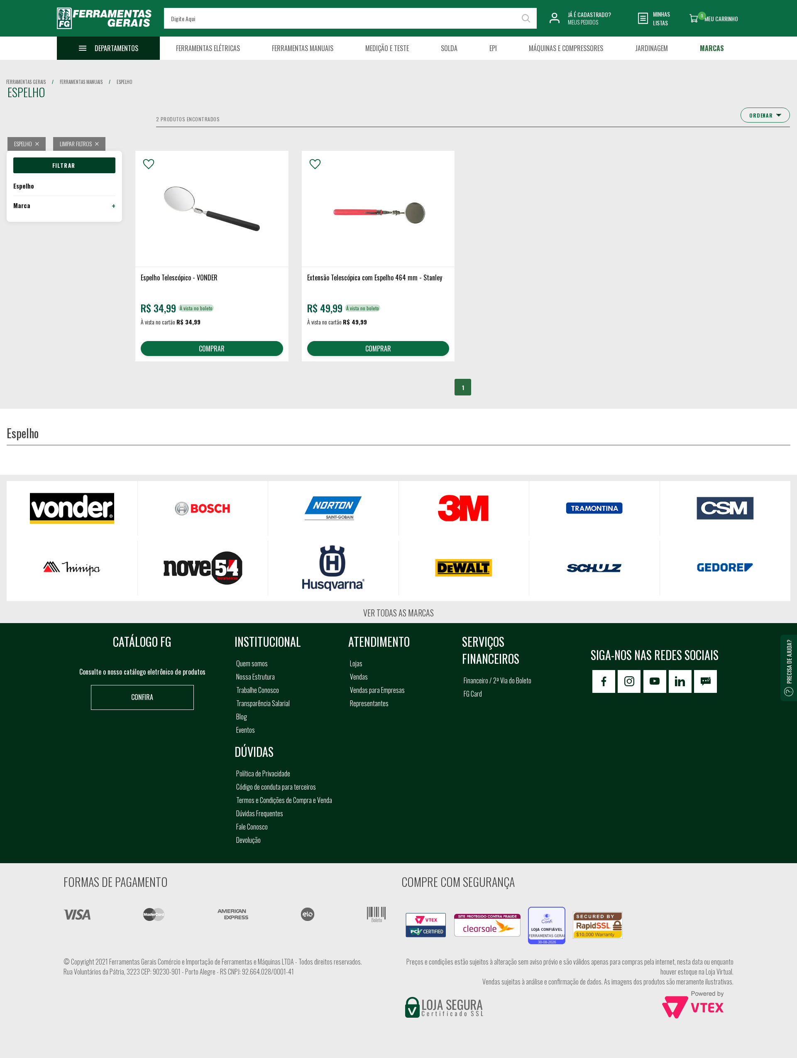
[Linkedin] (680, 681)
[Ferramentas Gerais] (104, 30)
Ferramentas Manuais (302, 48)
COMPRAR (212, 348)
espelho (124, 82)
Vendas (359, 677)
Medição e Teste (387, 48)
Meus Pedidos (583, 21)
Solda (449, 48)
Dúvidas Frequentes (259, 813)
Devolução (248, 840)
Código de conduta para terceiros (276, 787)
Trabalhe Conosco (257, 690)
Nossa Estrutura (255, 677)
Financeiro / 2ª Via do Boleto (497, 680)
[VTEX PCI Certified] (426, 918)
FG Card (473, 694)
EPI (493, 48)
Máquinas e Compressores (566, 48)
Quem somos (252, 663)
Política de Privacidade (263, 773)
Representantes (369, 703)
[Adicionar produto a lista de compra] (148, 164)
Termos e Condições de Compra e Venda (284, 800)
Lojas (356, 663)
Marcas (712, 48)
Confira (142, 697)
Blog (241, 717)
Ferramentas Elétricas (208, 48)
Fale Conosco (252, 827)
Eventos (245, 730)
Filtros (64, 165)
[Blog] (705, 681)
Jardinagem (651, 48)
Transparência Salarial (263, 703)
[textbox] (350, 18)
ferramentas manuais (81, 82)
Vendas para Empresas (377, 690)
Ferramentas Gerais (26, 82)
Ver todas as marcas (398, 612)
